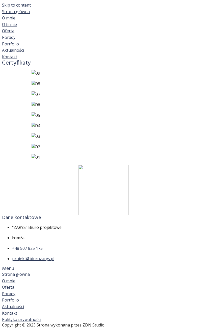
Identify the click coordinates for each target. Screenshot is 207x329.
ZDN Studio (94, 325)
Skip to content (16, 5)
